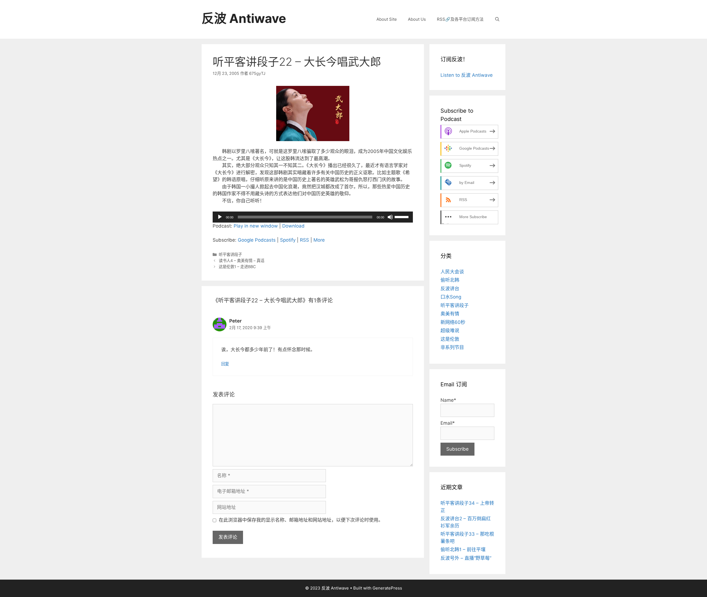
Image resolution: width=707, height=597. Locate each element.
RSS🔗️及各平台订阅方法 (460, 19)
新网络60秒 (452, 322)
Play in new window (256, 226)
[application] (313, 217)
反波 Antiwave (244, 18)
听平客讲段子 (230, 254)
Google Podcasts (257, 240)
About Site (386, 19)
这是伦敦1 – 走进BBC (237, 266)
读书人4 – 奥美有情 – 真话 (241, 260)
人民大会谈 (452, 271)
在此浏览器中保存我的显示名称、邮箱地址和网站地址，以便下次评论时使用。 (301, 520)
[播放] (220, 217)
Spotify (288, 240)
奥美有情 (449, 313)
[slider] (402, 216)
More (319, 240)
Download (293, 226)
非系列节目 (452, 347)
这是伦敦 (449, 339)
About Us (417, 19)
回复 (225, 363)
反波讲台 (449, 288)
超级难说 (449, 330)
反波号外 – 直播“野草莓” (465, 558)
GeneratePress (387, 588)
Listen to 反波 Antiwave (466, 75)
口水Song (450, 297)
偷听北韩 (449, 280)
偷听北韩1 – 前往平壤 (463, 549)
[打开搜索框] (497, 19)
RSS (304, 240)
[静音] (390, 217)
